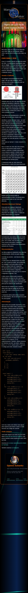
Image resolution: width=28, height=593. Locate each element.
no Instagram (15, 447)
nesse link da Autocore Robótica (13, 436)
